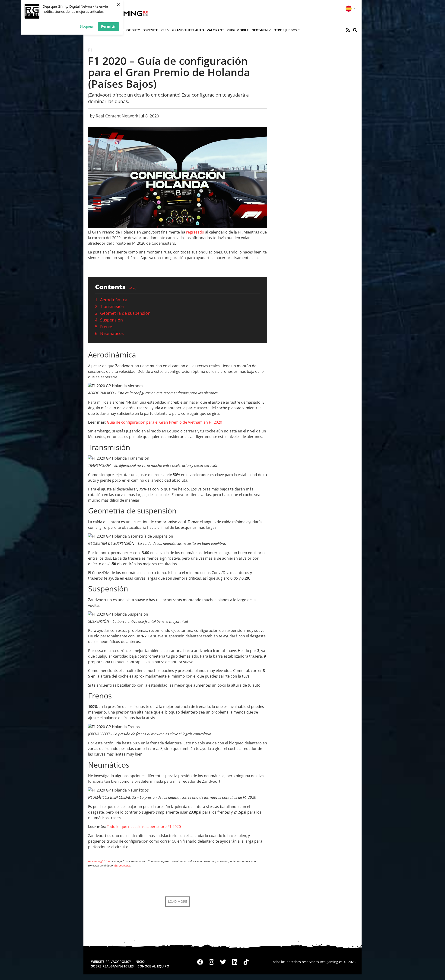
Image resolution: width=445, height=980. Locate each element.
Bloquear (86, 26)
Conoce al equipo (153, 966)
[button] (355, 30)
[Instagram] (211, 962)
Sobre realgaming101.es (112, 966)
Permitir (108, 26)
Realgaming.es (331, 962)
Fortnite (150, 30)
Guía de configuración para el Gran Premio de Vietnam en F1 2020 (164, 422)
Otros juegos (285, 30)
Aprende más (122, 865)
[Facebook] (200, 962)
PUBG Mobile (238, 30)
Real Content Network (117, 116)
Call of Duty (129, 30)
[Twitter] (223, 962)
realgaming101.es (99, 861)
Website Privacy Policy (111, 961)
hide (132, 288)
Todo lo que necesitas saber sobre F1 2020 (144, 826)
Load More (177, 901)
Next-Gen (259, 30)
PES (163, 30)
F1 (90, 50)
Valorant (215, 30)
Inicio (140, 961)
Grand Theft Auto (188, 30)
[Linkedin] (234, 962)
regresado (195, 232)
